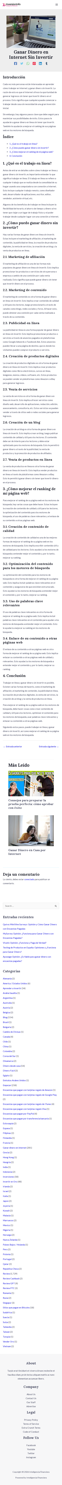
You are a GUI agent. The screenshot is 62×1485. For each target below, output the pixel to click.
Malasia (7, 1215)
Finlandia (7, 1138)
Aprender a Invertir (12, 988)
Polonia (6, 1254)
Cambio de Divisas (11, 1031)
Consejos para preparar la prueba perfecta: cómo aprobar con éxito (31, 803)
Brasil (6, 1022)
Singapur (7, 1302)
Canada (6, 1036)
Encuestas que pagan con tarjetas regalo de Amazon (27, 1090)
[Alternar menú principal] (57, 5)
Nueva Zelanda (10, 1239)
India (5, 1167)
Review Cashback (11, 1278)
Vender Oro (8, 1341)
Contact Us (31, 1398)
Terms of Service (31, 1424)
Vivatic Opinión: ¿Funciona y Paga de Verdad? (24, 942)
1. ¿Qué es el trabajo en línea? (23, 143)
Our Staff (31, 1402)
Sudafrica (7, 1312)
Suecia (6, 1317)
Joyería (6, 1206)
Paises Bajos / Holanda (14, 1244)
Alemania (7, 978)
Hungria (7, 1162)
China (5, 1046)
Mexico (6, 1225)
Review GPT (9, 1283)
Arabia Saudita (10, 993)
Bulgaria (7, 1027)
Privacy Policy (31, 1420)
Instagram (31, 1457)
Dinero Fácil (9, 1070)
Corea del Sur (9, 1056)
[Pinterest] (34, 63)
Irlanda (6, 1186)
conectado (29, 879)
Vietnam (7, 1346)
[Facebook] (15, 63)
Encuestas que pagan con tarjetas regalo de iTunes (27, 1104)
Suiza (5, 1322)
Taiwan (6, 1331)
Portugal (7, 1259)
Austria (6, 1007)
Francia (6, 1143)
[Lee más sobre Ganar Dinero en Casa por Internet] (31, 830)
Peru (5, 1249)
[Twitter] (21, 63)
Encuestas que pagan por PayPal (18, 1113)
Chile (5, 1041)
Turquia (6, 1336)
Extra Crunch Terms (31, 1427)
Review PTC (9, 1288)
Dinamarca (8, 1061)
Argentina (8, 998)
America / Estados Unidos (15, 983)
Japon (6, 1201)
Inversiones (8, 1176)
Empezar (7, 1085)
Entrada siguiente (49, 746)
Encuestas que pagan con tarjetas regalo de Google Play (30, 1095)
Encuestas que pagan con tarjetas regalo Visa (24, 1109)
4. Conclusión (15, 156)
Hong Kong (8, 1157)
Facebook (31, 1445)
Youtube (31, 1449)
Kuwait (6, 1210)
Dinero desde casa (11, 1066)
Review (6, 1273)
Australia (7, 1002)
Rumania (7, 1293)
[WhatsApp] (28, 63)
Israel (5, 1191)
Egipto (6, 1075)
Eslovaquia (8, 1123)
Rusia (5, 1298)
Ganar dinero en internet (14, 1147)
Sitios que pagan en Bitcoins (16, 1307)
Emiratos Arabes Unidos (14, 1080)
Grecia (6, 1152)
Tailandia (7, 1327)
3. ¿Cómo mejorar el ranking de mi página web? (31, 151)
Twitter (31, 1453)
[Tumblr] (46, 63)
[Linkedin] (40, 63)
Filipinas (7, 1133)
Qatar (6, 1264)
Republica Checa (11, 1268)
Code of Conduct (31, 1431)
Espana (6, 1128)
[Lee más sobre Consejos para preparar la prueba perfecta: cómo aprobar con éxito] (31, 783)
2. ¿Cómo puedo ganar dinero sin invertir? (29, 147)
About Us (31, 1394)
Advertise (31, 1406)
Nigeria (6, 1230)
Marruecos (8, 1220)
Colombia (7, 1051)
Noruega (7, 1235)
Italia (5, 1196)
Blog (5, 1017)
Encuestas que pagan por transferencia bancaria (26, 1118)
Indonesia (7, 1172)
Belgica (6, 1012)
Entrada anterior (12, 746)
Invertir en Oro (10, 1181)
